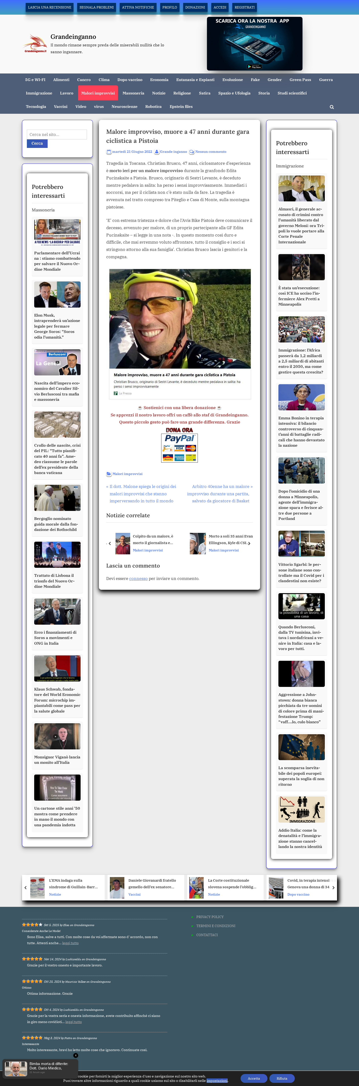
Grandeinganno (73, 36)
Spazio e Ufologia (234, 92)
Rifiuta (282, 1078)
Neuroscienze (124, 106)
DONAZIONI (195, 7)
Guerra (326, 79)
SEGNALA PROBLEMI (97, 7)
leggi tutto (70, 943)
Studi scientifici (292, 92)
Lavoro (66, 92)
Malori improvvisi (98, 92)
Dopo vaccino (129, 79)
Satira (205, 92)
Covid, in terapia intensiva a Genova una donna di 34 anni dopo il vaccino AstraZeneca (232, 884)
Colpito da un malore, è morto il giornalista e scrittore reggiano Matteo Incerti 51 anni (154, 540)
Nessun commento (210, 152)
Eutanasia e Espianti (195, 79)
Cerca (37, 143)
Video (80, 106)
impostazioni (217, 1080)
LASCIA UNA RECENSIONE (49, 7)
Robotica (153, 106)
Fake (255, 79)
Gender (275, 79)
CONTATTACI (207, 934)
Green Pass (300, 79)
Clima (104, 79)
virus (99, 106)
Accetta (254, 1078)
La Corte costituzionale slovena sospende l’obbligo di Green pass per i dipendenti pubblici (152, 884)
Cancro (84, 79)
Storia (264, 92)
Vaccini (60, 106)
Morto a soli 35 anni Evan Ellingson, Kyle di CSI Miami (230, 540)
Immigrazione (39, 92)
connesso (138, 578)
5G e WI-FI (35, 79)
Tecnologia (36, 106)
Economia (159, 79)
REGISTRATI (245, 7)
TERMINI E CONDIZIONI (215, 925)
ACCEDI (220, 7)
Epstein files (181, 106)
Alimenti (61, 79)
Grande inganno (173, 151)
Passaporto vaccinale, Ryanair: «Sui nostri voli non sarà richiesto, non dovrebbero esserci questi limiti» (312, 884)
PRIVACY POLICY (210, 916)
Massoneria (133, 92)
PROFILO (169, 7)
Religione (182, 92)
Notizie (159, 92)
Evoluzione (232, 79)
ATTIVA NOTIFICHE (138, 7)
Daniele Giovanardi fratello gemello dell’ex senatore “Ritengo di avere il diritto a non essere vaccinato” (73, 884)
